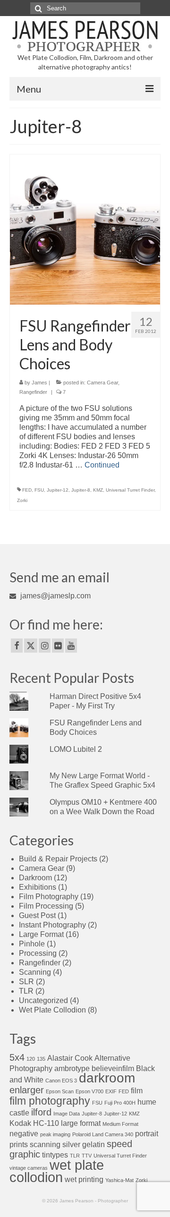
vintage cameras (28, 1168)
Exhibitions (37, 887)
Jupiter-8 (80, 490)
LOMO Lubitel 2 (76, 749)
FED (27, 490)
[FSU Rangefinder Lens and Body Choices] (85, 229)
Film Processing (46, 906)
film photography (49, 1101)
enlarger (26, 1090)
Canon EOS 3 (61, 1080)
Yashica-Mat (119, 1180)
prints (18, 1144)
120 (30, 1059)
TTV (87, 1155)
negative (23, 1133)
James (39, 382)
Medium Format (120, 1124)
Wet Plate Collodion (52, 1010)
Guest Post (37, 915)
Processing (38, 953)
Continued (102, 465)
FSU (39, 490)
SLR (26, 982)
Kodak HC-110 (34, 1123)
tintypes (55, 1154)
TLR (26, 991)
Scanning (35, 972)
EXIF (111, 1091)
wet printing (84, 1179)
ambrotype (72, 1068)
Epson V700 (89, 1091)
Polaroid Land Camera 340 (102, 1134)
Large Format (41, 934)
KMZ (98, 490)
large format (81, 1123)
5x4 (17, 1057)
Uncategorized (43, 1000)
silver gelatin (83, 1144)
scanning (45, 1144)
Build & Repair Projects (58, 859)
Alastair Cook (70, 1058)
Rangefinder (33, 392)
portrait (146, 1133)
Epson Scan (60, 1091)
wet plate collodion (56, 1171)
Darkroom (35, 878)
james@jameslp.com (54, 596)
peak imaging (55, 1134)
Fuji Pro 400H (120, 1103)
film (137, 1090)
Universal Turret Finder (130, 490)
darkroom (107, 1078)
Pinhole (32, 944)
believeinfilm (113, 1068)
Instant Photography (52, 925)
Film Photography (48, 897)
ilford (41, 1112)
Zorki (22, 500)
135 (41, 1059)
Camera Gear (102, 382)
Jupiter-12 (57, 490)
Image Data (66, 1113)
